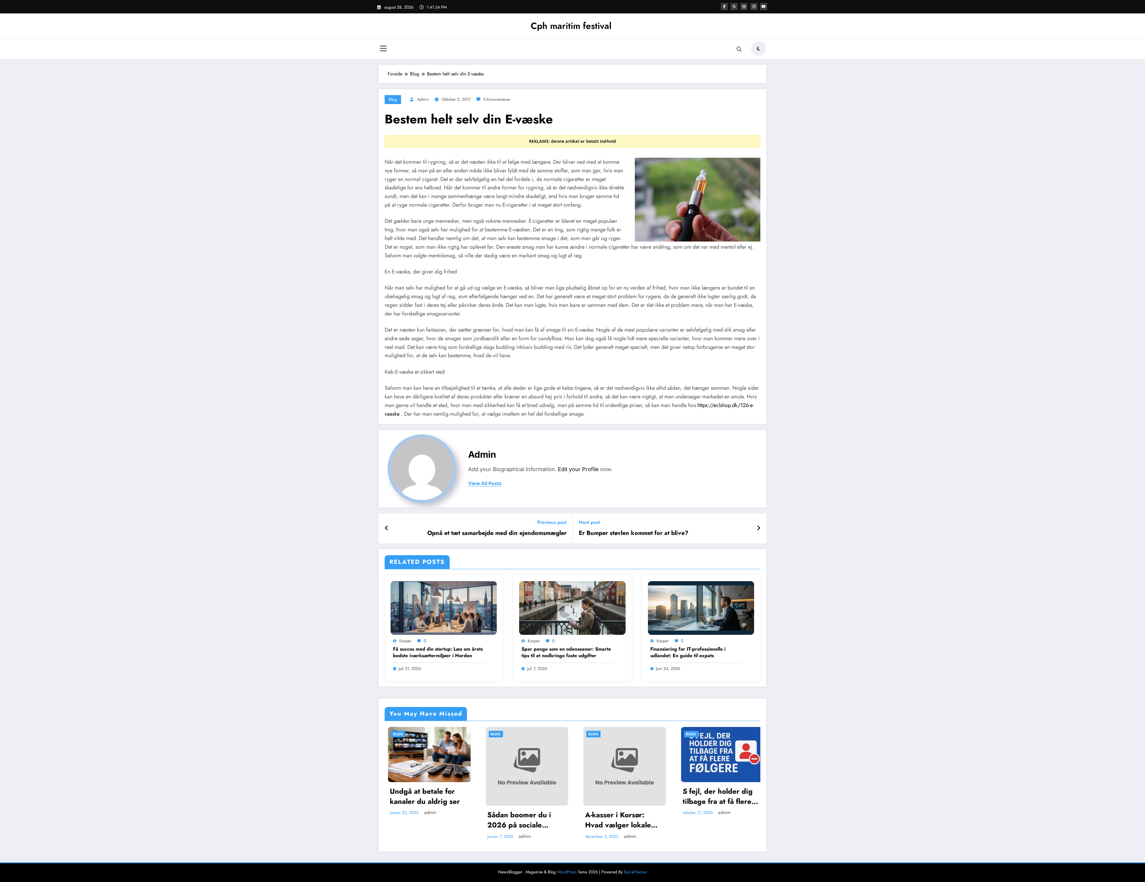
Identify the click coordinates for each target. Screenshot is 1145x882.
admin (423, 99)
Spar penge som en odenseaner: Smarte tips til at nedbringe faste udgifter (566, 652)
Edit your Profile (578, 469)
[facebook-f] (724, 6)
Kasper (405, 641)
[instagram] (753, 6)
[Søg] (739, 49)
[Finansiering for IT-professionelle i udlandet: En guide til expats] (701, 607)
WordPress (567, 872)
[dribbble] (744, 6)
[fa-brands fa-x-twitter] (734, 6)
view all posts (485, 483)
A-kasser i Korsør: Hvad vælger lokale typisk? (463, 820)
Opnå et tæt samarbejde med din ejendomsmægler (497, 533)
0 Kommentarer (496, 99)
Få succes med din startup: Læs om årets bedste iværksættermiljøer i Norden (438, 652)
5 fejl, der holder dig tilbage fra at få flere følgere (563, 796)
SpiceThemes (635, 872)
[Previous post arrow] (387, 528)
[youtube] (763, 6)
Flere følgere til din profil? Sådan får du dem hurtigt (659, 796)
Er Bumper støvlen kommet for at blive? (633, 533)
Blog (393, 99)
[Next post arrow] (758, 528)
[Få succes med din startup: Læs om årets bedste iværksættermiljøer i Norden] (444, 607)
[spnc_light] (758, 48)
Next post (589, 522)
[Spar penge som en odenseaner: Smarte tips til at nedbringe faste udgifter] (572, 607)
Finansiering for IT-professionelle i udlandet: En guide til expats (687, 652)
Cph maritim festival (571, 25)
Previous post (552, 522)
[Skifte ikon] (383, 49)
